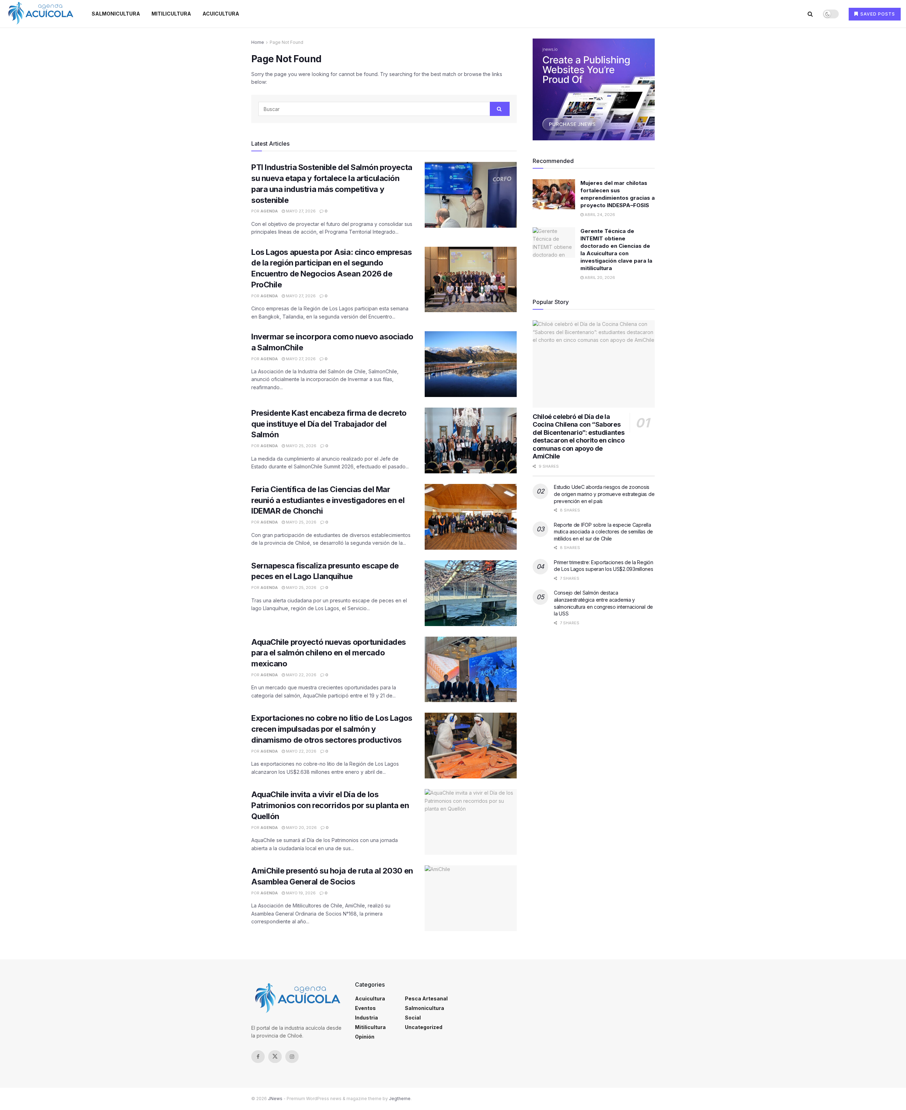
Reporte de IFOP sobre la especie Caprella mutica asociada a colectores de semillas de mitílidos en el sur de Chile (603, 532)
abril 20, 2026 (599, 277)
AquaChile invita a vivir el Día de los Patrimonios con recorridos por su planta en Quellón (330, 805)
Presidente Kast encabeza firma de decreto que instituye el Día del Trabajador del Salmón (329, 423)
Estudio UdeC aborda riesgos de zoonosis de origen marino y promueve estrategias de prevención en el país (604, 494)
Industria (366, 1018)
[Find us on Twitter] (275, 1056)
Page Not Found (286, 42)
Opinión (364, 1037)
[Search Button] (810, 14)
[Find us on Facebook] (258, 1056)
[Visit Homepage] (40, 14)
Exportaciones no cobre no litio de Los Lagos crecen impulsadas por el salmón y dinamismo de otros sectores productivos (331, 728)
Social (413, 1018)
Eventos (365, 1008)
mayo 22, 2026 (300, 674)
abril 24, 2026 (599, 214)
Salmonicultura (116, 14)
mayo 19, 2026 (300, 892)
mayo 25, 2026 (300, 445)
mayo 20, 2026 (301, 827)
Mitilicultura (171, 14)
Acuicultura (220, 14)
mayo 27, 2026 (300, 211)
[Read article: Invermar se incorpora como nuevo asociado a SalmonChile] (471, 364)
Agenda (269, 211)
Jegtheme (400, 1098)
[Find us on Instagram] (292, 1056)
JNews (275, 1098)
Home (257, 42)
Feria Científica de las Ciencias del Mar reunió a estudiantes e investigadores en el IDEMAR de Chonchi (328, 500)
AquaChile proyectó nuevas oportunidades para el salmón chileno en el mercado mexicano (328, 652)
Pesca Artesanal (426, 998)
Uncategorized (423, 1027)
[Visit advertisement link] (594, 89)
